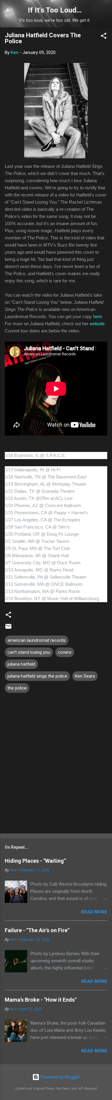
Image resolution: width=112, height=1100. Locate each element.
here (97, 316)
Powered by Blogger (59, 1077)
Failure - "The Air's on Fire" (37, 930)
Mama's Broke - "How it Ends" (40, 1000)
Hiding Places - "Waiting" (35, 861)
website (97, 323)
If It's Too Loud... (55, 10)
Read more (94, 912)
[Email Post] (8, 628)
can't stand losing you (28, 652)
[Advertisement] (56, 768)
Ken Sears (85, 676)
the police (17, 688)
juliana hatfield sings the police (37, 676)
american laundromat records (36, 640)
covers (64, 652)
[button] (103, 36)
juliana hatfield (21, 664)
